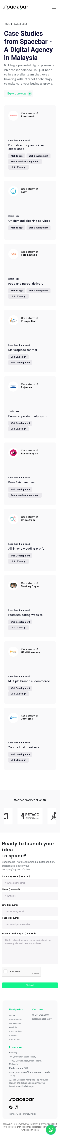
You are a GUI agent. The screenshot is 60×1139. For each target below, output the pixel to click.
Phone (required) (11, 918)
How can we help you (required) (19, 933)
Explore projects (16, 93)
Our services (15, 1023)
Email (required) (10, 905)
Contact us (14, 1039)
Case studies (15, 1031)
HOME (7, 24)
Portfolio (13, 1027)
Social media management (25, 161)
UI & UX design (18, 167)
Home (12, 1015)
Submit (30, 985)
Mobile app (17, 156)
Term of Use (15, 1114)
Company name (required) (16, 876)
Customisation (16, 1019)
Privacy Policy (29, 1114)
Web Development (38, 156)
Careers (12, 1035)
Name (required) (11, 889)
